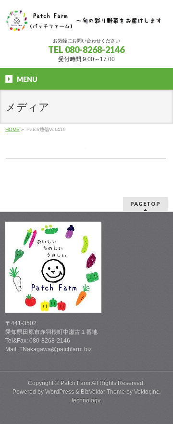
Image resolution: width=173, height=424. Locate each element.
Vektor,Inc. (147, 391)
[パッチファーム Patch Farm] (86, 21)
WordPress (59, 391)
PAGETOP (145, 203)
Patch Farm (75, 383)
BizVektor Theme (103, 391)
